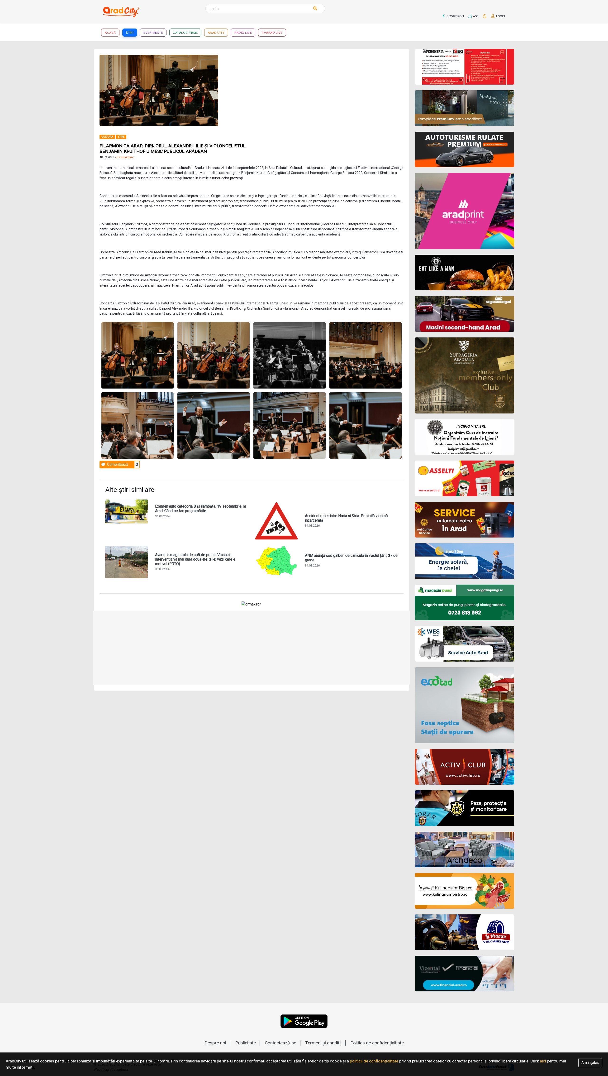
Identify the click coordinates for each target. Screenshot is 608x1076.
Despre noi (215, 1043)
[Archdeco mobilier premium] (464, 849)
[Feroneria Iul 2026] (464, 67)
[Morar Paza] (464, 808)
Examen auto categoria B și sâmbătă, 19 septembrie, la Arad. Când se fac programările (200, 508)
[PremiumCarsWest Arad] (464, 149)
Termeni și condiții (323, 1043)
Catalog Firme (185, 32)
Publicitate (245, 1043)
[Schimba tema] (485, 16)
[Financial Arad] (464, 973)
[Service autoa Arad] (464, 644)
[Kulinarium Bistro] (464, 891)
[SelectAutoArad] (464, 314)
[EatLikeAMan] (464, 272)
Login (500, 16)
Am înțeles (590, 1062)
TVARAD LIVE (272, 32)
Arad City (216, 32)
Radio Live (243, 32)
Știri (130, 32)
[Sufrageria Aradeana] (464, 375)
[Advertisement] (329, 88)
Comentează (117, 464)
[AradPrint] (464, 211)
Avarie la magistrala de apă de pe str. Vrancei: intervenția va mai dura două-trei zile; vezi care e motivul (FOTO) (195, 559)
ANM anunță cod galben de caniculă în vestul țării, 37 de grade (351, 557)
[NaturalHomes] (464, 108)
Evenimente (153, 32)
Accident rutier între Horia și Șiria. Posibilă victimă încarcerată (346, 518)
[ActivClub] (464, 767)
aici (543, 1061)
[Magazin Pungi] (464, 602)
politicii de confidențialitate (374, 1061)
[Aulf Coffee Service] (464, 520)
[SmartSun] (464, 561)
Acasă (110, 32)
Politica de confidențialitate (377, 1043)
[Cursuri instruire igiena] (464, 437)
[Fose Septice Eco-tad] (464, 705)
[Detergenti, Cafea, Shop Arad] (464, 478)
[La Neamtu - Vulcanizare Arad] (464, 932)
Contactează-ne (280, 1043)
